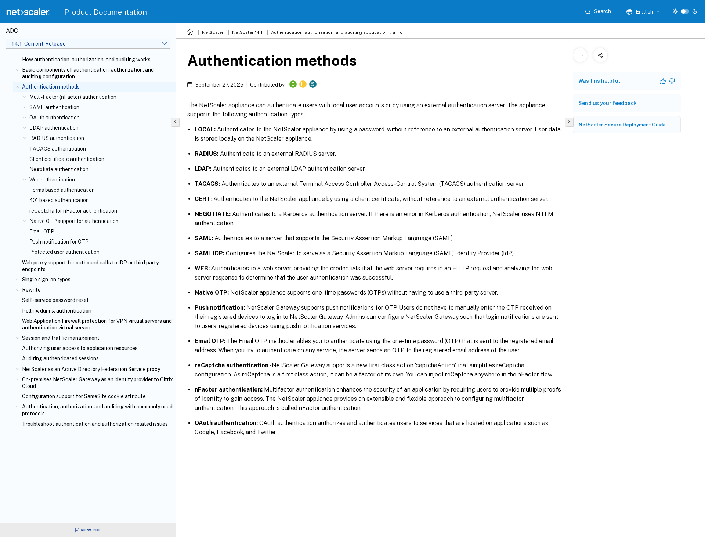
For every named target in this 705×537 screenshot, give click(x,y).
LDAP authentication (54, 128)
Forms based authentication (62, 190)
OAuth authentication (54, 117)
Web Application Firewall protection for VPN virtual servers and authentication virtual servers (97, 324)
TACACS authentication (57, 149)
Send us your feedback (607, 103)
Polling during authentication (56, 311)
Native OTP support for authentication (74, 221)
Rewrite (31, 290)
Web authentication (52, 180)
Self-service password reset (55, 300)
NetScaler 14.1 (247, 32)
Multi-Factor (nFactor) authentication (72, 97)
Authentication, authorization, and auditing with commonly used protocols (97, 410)
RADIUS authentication (56, 138)
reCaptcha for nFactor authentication (73, 211)
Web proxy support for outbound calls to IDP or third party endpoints (90, 266)
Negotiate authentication (58, 169)
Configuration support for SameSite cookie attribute (84, 396)
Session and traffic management (61, 338)
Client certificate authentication (66, 159)
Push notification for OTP (58, 242)
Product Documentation (105, 12)
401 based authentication (59, 200)
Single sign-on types (46, 279)
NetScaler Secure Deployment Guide (622, 124)
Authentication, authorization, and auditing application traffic (336, 32)
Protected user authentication (64, 252)
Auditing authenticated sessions (60, 358)
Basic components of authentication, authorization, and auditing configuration (88, 73)
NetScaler (213, 32)
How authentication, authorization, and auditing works (86, 59)
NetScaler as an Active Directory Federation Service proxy (91, 369)
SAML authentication (54, 107)
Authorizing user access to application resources (80, 348)
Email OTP (41, 231)
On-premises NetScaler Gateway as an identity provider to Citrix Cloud (97, 382)
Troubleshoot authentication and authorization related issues (95, 424)
